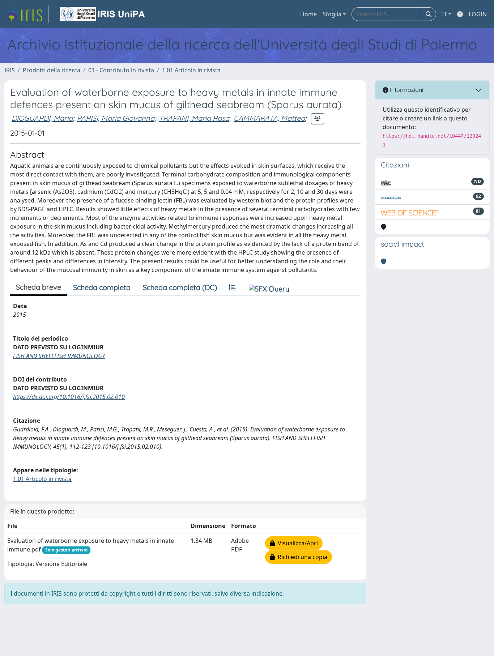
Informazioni (405, 89)
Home (308, 14)
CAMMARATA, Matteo (269, 118)
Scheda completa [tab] (102, 287)
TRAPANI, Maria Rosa (194, 118)
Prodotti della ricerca (51, 70)
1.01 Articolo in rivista (191, 70)
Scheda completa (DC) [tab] (180, 287)
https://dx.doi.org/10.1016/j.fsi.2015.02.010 (69, 397)
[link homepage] (26, 14)
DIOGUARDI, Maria (42, 118)
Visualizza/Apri (296, 543)
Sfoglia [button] (332, 14)
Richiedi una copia (301, 557)
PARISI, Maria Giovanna (115, 118)
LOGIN (478, 14)
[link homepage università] (103, 14)
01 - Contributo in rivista (121, 70)
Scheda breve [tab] (38, 286)
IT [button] (444, 14)
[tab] (233, 287)
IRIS (9, 70)
